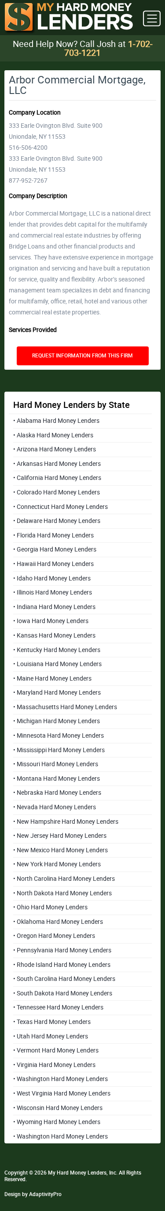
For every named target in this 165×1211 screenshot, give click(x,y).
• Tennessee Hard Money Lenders (58, 1007)
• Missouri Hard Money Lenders (55, 764)
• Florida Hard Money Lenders (53, 535)
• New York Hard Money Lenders (57, 864)
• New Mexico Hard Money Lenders (60, 850)
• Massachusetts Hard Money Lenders (65, 706)
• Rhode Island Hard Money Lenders (61, 964)
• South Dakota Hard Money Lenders (62, 993)
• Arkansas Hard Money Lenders (57, 463)
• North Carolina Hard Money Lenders (64, 878)
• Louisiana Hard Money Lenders (57, 663)
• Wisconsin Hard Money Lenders (58, 1107)
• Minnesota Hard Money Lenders (58, 735)
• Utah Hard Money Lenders (50, 1036)
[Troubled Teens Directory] (68, 18)
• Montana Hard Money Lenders (56, 778)
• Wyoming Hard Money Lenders (56, 1121)
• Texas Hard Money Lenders (52, 1021)
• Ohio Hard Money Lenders (50, 907)
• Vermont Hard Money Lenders (56, 1050)
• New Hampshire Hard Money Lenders (65, 821)
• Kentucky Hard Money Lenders (56, 649)
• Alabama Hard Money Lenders (56, 420)
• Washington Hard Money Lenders (60, 1078)
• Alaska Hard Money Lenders (53, 435)
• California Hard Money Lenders (57, 477)
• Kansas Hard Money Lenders (54, 635)
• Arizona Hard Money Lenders (54, 449)
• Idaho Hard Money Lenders (52, 578)
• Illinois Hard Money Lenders (52, 592)
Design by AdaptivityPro (33, 1194)
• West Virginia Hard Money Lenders (61, 1093)
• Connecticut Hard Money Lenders (60, 506)
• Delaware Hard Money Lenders (56, 520)
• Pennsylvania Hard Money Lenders (62, 950)
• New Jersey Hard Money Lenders (59, 835)
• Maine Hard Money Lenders (52, 678)
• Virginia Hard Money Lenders (54, 1064)
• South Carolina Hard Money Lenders (64, 978)
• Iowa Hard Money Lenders (50, 620)
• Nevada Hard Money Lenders (54, 807)
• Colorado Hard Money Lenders (56, 492)
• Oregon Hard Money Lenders (54, 935)
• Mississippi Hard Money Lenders (59, 749)
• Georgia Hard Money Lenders (54, 549)
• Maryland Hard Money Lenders (57, 692)
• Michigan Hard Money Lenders (56, 720)
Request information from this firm (82, 356)
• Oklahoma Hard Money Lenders (58, 921)
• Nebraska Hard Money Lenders (57, 792)
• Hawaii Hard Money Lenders (53, 563)
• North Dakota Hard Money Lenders (62, 893)
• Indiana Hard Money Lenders (54, 606)
